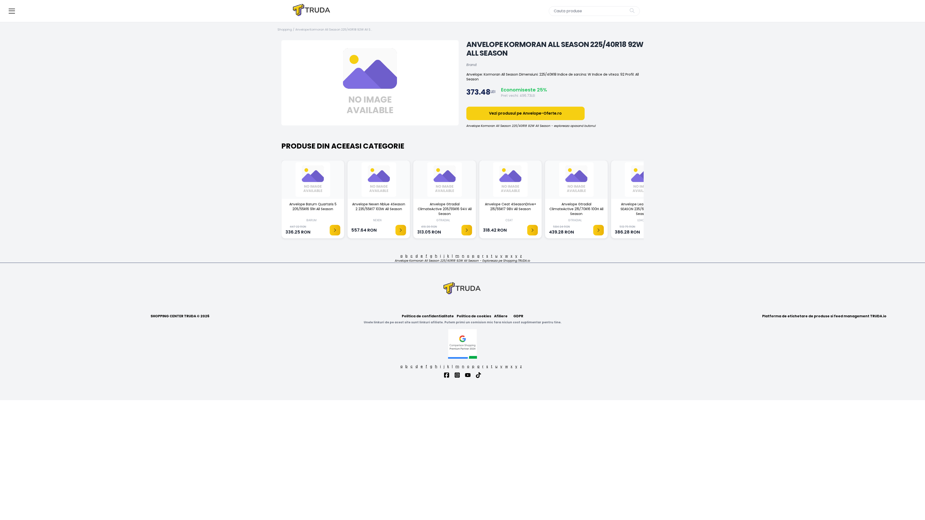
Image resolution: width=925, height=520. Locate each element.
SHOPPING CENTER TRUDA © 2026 (180, 316)
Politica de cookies (474, 316)
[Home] (312, 11)
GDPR (518, 316)
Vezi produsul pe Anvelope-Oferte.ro (525, 113)
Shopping (285, 30)
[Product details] (335, 230)
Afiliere (501, 316)
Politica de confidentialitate (428, 316)
